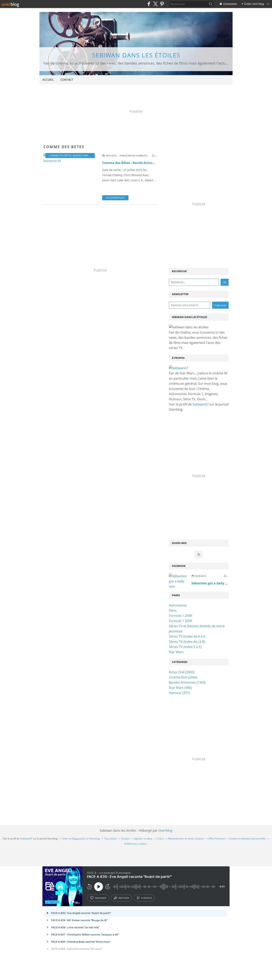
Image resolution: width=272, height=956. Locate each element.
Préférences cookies (135, 843)
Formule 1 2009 (180, 621)
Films (173, 610)
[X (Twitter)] (155, 4)
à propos (146, 898)
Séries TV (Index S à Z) (185, 647)
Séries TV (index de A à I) (187, 636)
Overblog (165, 830)
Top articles (110, 838)
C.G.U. (160, 838)
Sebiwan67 (201, 404)
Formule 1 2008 (180, 615)
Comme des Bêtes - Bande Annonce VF (132, 163)
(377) (179, 693)
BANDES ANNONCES (84, 155)
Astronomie (178, 605)
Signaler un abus (143, 838)
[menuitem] (48, 79)
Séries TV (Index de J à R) (187, 641)
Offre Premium (216, 838)
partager (123, 898)
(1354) (187, 682)
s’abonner (100, 898)
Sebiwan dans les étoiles (136, 55)
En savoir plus (115, 197)
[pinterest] (161, 4)
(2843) (182, 672)
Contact (66, 79)
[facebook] (148, 4)
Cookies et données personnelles (247, 838)
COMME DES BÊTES (60, 155)
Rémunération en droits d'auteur (186, 838)
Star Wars (176, 652)
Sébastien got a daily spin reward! (218, 583)
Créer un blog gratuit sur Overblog (81, 838)
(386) (180, 687)
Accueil (48, 79)
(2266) (183, 677)
